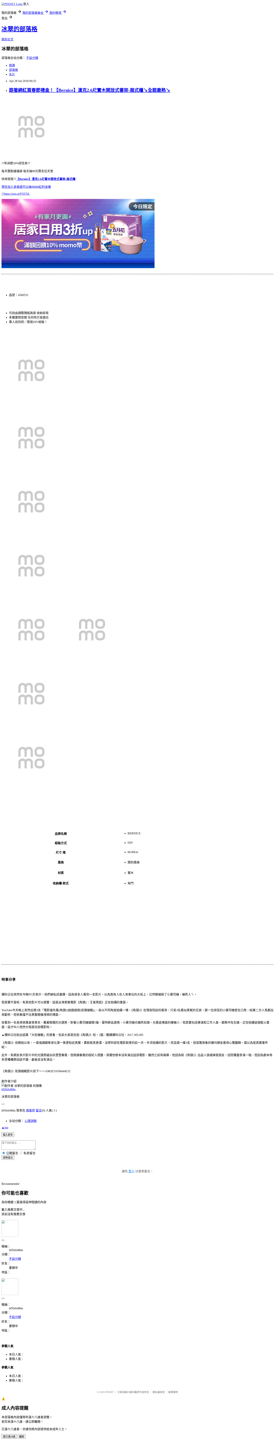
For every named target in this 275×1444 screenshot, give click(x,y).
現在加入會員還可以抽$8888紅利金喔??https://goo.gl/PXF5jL (38, 186)
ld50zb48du (8, 1089)
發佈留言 (8, 1157)
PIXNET (109, 1392)
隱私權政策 (158, 1392)
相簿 (12, 65)
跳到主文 (7, 39)
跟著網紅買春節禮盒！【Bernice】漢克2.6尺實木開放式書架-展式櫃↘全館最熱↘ (89, 90)
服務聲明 (173, 1392)
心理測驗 (31, 1121)
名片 (12, 74)
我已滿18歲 (9, 1436)
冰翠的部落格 (19, 29)
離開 (21, 1436)
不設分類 (32, 58)
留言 (39, 1110)
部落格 (13, 69)
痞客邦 (30, 1110)
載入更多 (8, 1134)
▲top (4, 1127)
